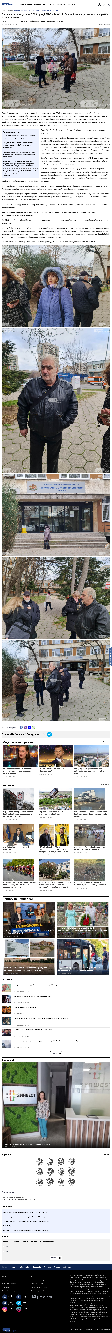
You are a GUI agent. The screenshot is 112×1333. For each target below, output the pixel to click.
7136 (86, 888)
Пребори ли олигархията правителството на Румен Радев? (28, 1241)
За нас (4, 1276)
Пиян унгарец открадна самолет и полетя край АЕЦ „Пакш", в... (25, 1212)
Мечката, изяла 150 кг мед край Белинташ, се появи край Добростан (90, 884)
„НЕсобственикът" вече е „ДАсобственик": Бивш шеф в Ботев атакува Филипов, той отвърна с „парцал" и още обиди (55, 849)
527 (27, 992)
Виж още (55, 1053)
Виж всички (103, 742)
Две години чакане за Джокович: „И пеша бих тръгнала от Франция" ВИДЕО (29, 931)
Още (73, 4)
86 (27, 1014)
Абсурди (67, 1267)
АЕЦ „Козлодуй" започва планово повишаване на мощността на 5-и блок (89, 771)
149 (27, 1036)
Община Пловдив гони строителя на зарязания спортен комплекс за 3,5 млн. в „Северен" (25, 969)
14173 (15, 819)
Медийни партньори (38, 1280)
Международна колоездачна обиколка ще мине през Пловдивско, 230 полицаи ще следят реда (19, 885)
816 (27, 1025)
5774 (15, 890)
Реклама (5, 1280)
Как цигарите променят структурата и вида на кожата (33, 996)
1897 (50, 774)
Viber (25, 727)
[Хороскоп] (56, 1186)
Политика (38, 4)
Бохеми (57, 1267)
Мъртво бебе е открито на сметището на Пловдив (51, 813)
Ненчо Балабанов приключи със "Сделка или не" (52, 770)
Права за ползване (37, 1283)
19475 (50, 817)
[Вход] (99, 5)
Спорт (59, 4)
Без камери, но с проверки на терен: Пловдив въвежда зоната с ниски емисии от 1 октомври (18, 814)
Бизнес (46, 4)
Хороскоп (6, 1154)
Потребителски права (39, 1287)
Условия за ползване (9, 1283)
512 (86, 776)
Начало (5, 1267)
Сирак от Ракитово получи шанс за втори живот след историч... (26, 1221)
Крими (52, 4)
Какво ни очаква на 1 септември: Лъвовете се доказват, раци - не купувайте (41, 1018)
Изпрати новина (110, 657)
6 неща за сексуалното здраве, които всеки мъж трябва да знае (36, 985)
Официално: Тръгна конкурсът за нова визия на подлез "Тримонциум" (91, 848)
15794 (16, 936)
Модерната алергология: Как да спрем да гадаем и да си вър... (27, 1144)
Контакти (5, 1287)
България (29, 4)
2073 (86, 819)
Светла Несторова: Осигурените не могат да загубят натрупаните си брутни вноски (19, 771)
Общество (24, 1267)
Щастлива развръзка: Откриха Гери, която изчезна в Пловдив (25, 1230)
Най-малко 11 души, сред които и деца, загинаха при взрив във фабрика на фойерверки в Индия (47, 1041)
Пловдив (20, 4)
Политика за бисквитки (39, 1291)
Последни (7, 979)
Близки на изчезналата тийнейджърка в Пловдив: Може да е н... (26, 1217)
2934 (50, 890)
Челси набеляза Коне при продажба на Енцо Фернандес (33, 1030)
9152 (15, 853)
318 (27, 1048)
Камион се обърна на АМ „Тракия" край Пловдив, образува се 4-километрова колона (90, 814)
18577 (16, 973)
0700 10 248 (46, 1297)
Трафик (47, 1267)
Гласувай (55, 1258)
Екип (32, 1276)
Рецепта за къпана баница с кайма (25, 1007)
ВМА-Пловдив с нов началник (13, 1226)
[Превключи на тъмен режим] (109, 4)
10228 (69, 936)
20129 (15, 1146)
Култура (66, 4)
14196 (69, 973)
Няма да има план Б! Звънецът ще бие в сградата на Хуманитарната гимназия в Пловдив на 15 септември (55, 885)
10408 (50, 855)
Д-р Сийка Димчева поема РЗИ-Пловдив (16, 848)
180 (27, 1003)
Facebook (21, 727)
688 (15, 776)
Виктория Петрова (104, 25)
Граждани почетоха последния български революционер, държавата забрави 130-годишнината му (82, 930)
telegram (29, 727)
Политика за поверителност (12, 1291)
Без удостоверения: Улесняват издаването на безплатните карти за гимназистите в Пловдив (80, 969)
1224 (86, 853)
